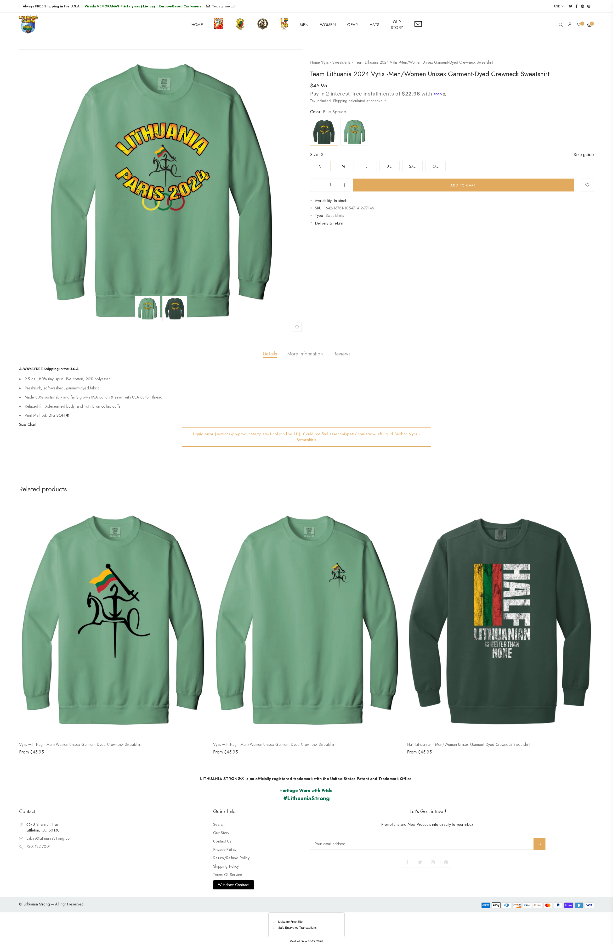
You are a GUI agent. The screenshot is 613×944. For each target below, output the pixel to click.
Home (315, 62)
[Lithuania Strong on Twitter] (569, 6)
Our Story (221, 833)
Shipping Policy (226, 866)
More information (305, 353)
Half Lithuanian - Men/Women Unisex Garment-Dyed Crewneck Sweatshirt (468, 744)
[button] (561, 25)
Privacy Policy (224, 849)
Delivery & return (329, 223)
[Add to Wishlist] (587, 185)
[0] (579, 25)
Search (219, 824)
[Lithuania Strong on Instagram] (587, 6)
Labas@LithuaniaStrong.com (49, 838)
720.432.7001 (38, 846)
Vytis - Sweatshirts (335, 62)
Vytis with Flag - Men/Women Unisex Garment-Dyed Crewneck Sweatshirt (80, 744)
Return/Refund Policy (231, 858)
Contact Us (222, 841)
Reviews (341, 353)
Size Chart (27, 424)
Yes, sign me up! (224, 6)
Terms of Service (227, 874)
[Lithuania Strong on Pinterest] (581, 6)
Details (270, 353)
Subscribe (539, 844)
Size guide (583, 155)
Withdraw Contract (233, 885)
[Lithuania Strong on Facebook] (575, 6)
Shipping (340, 101)
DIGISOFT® (58, 415)
